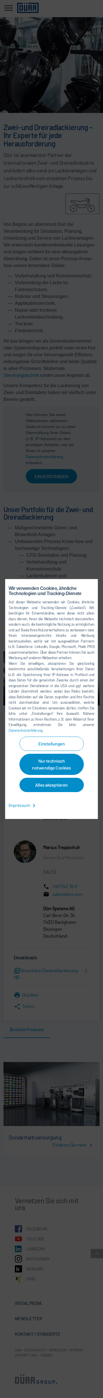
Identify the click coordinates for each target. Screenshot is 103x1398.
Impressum (20, 805)
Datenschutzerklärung (26, 730)
